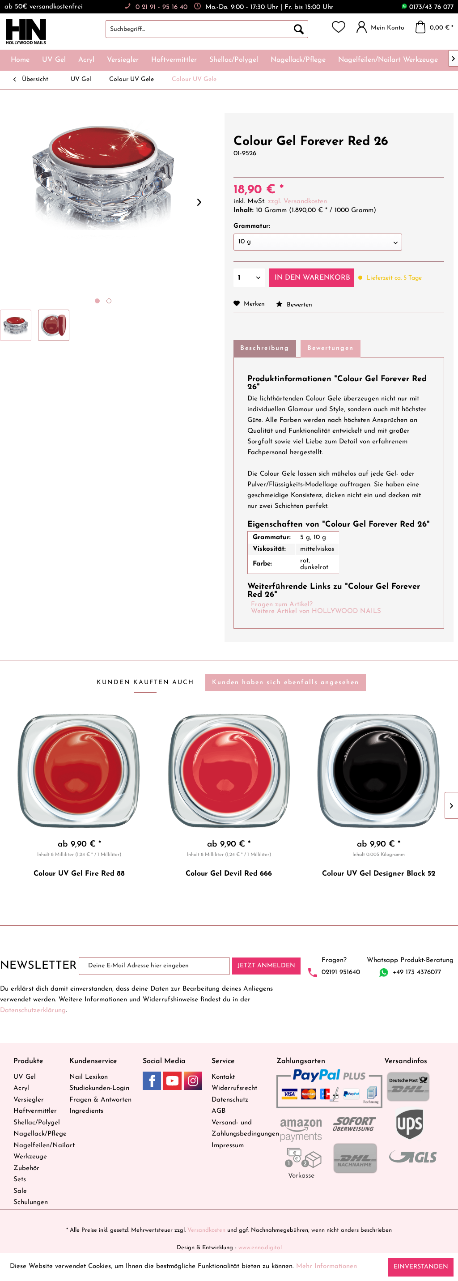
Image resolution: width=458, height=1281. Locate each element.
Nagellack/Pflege (39, 1134)
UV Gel (24, 1077)
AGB (218, 1111)
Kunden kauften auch (145, 682)
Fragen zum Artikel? (282, 604)
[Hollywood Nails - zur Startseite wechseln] (25, 32)
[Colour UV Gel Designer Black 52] (378, 771)
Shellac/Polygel (36, 1122)
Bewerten (298, 305)
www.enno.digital (260, 1248)
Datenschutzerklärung (33, 1010)
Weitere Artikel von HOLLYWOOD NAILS (316, 611)
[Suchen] (298, 29)
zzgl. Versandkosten (297, 201)
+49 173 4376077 (417, 972)
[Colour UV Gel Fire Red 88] (79, 771)
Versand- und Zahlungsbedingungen (242, 1128)
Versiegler (28, 1100)
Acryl (21, 1088)
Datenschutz (230, 1100)
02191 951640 (341, 972)
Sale (20, 1191)
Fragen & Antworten (100, 1100)
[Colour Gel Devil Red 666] (229, 771)
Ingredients (86, 1111)
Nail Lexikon (88, 1077)
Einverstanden (421, 1267)
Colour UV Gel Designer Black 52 (378, 873)
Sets (19, 1179)
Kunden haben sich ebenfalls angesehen (285, 682)
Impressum (228, 1145)
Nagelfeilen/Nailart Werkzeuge (39, 1151)
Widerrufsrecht (234, 1088)
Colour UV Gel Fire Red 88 (79, 873)
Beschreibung (264, 348)
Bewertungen (330, 348)
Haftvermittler (35, 1111)
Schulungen (30, 1202)
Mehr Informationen (326, 1266)
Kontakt (223, 1077)
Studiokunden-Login (99, 1088)
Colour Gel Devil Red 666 (229, 873)
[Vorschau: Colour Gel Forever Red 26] (15, 325)
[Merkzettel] (338, 27)
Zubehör (26, 1168)
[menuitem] (215, 29)
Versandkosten (206, 1230)
